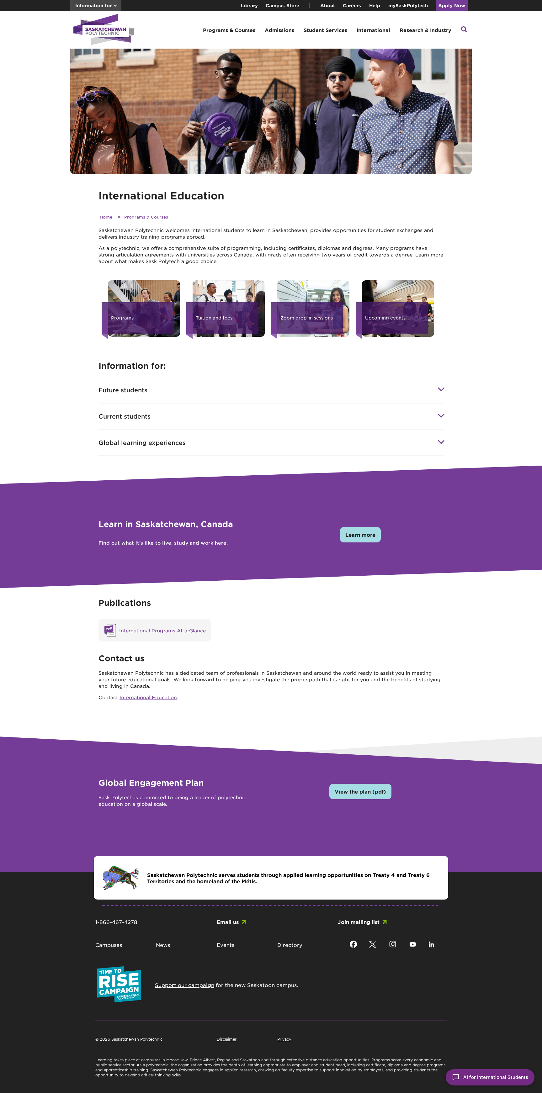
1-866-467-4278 (116, 922)
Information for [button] (93, 5)
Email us (228, 922)
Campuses (108, 945)
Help (374, 5)
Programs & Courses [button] (229, 30)
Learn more (360, 534)
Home (106, 216)
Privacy (284, 1039)
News (163, 945)
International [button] (373, 30)
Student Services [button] (325, 30)
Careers (352, 5)
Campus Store (282, 5)
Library (249, 5)
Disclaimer (226, 1039)
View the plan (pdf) (360, 791)
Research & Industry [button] (425, 30)
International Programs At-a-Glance (162, 630)
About (327, 5)
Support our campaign (184, 985)
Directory (289, 945)
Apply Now (451, 5)
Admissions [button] (279, 30)
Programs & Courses (146, 216)
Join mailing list (359, 922)
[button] (464, 30)
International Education (148, 697)
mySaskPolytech (408, 5)
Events (225, 945)
